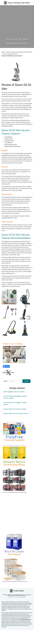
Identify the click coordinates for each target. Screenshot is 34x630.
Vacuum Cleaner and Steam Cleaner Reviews (19, 52)
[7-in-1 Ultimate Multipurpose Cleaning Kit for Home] (14, 430)
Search (6, 381)
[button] (26, 381)
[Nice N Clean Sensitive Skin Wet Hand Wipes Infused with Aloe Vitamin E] (14, 544)
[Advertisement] (17, 20)
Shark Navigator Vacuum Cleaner (13, 391)
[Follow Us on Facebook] (14, 354)
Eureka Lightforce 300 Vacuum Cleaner (15, 413)
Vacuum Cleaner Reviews (10, 54)
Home (3, 52)
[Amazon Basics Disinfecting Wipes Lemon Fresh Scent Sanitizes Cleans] (14, 455)
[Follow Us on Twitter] (9, 372)
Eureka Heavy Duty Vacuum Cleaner (14, 409)
